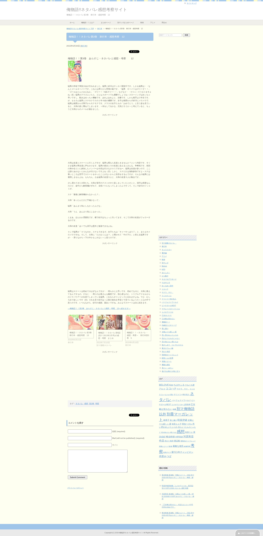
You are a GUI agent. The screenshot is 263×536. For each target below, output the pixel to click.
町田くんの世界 (167, 358)
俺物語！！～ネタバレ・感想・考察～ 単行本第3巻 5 (138, 335)
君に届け (165, 329)
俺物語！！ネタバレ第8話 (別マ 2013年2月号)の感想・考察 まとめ (109, 335)
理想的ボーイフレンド (170, 355)
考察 (97, 404)
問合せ (164, 23)
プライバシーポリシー (75, 488)
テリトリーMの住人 (169, 299)
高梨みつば (165, 456)
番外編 (164, 253)
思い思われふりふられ (170, 335)
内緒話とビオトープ (169, 325)
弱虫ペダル (187, 424)
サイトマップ (192, 3)
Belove (164, 266)
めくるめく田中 (167, 286)
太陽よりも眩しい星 (169, 332)
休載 (174, 409)
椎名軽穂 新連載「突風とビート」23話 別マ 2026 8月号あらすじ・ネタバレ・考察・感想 (178, 515)
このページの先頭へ (247, 533)
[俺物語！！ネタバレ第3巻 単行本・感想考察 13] (81, 322)
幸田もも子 (176, 424)
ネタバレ (79, 404)
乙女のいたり (167, 315)
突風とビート (167, 361)
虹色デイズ (167, 452)
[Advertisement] (110, 135)
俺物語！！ (166, 322)
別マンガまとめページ (125, 23)
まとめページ (106, 23)
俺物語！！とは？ (87, 23)
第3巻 (91, 404)
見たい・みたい (167, 368)
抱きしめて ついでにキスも (172, 345)
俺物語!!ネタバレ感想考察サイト (96, 9)
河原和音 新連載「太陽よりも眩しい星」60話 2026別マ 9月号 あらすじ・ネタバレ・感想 (178, 496)
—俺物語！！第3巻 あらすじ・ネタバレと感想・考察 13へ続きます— (99, 308)
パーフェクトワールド (170, 302)
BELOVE (164, 384)
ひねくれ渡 (190, 385)
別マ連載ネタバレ (169, 243)
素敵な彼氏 (166, 365)
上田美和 (186, 404)
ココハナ (165, 289)
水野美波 (179, 437)
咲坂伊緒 (182, 420)
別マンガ (165, 263)
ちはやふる (166, 283)
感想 (86, 404)
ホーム (72, 23)
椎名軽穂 (170, 437)
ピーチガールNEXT (169, 306)
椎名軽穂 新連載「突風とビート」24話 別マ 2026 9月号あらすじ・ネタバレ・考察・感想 (178, 477)
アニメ (152, 23)
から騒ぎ (165, 276)
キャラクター (167, 250)
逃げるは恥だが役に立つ (171, 371)
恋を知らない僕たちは (170, 342)
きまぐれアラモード (169, 279)
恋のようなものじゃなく (171, 338)
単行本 (84, 46)
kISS (163, 269)
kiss (171, 385)
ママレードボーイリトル (171, 309)
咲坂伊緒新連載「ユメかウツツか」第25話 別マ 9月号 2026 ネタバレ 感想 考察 (177, 487)
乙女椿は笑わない (168, 319)
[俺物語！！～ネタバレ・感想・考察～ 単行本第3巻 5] (138, 322)
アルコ (162, 389)
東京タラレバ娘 (167, 348)
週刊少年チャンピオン (182, 452)
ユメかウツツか (167, 312)
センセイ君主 (168, 394)
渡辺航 (177, 441)
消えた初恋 (166, 352)
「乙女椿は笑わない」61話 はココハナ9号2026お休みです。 (177, 506)
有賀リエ (189, 432)
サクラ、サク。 (167, 292)
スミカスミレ (167, 296)
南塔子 (166, 420)
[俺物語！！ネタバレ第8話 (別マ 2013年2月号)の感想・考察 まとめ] (109, 322)
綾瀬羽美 (187, 446)
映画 (142, 23)
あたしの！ (166, 273)
